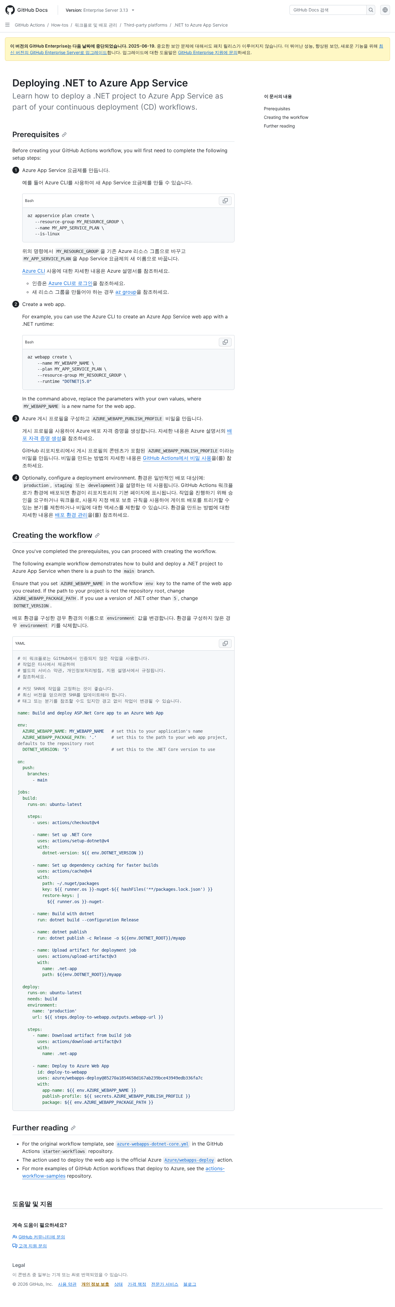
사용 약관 (67, 1284)
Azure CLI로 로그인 (70, 283)
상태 (118, 1284)
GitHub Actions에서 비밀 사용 (177, 458)
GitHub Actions (30, 24)
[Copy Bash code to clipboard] (225, 200)
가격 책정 (137, 1284)
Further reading (40, 1127)
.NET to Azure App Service (201, 24)
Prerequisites (35, 134)
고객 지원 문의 (33, 1245)
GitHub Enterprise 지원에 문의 (208, 52)
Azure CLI (33, 271)
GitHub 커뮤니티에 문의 (42, 1236)
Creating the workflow (52, 535)
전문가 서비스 (164, 1284)
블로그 (189, 1284)
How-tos (59, 24)
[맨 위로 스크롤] (381, 1293)
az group (125, 292)
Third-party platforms (145, 24)
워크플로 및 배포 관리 (96, 24)
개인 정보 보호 (95, 1284)
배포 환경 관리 (71, 515)
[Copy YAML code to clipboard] (225, 643)
